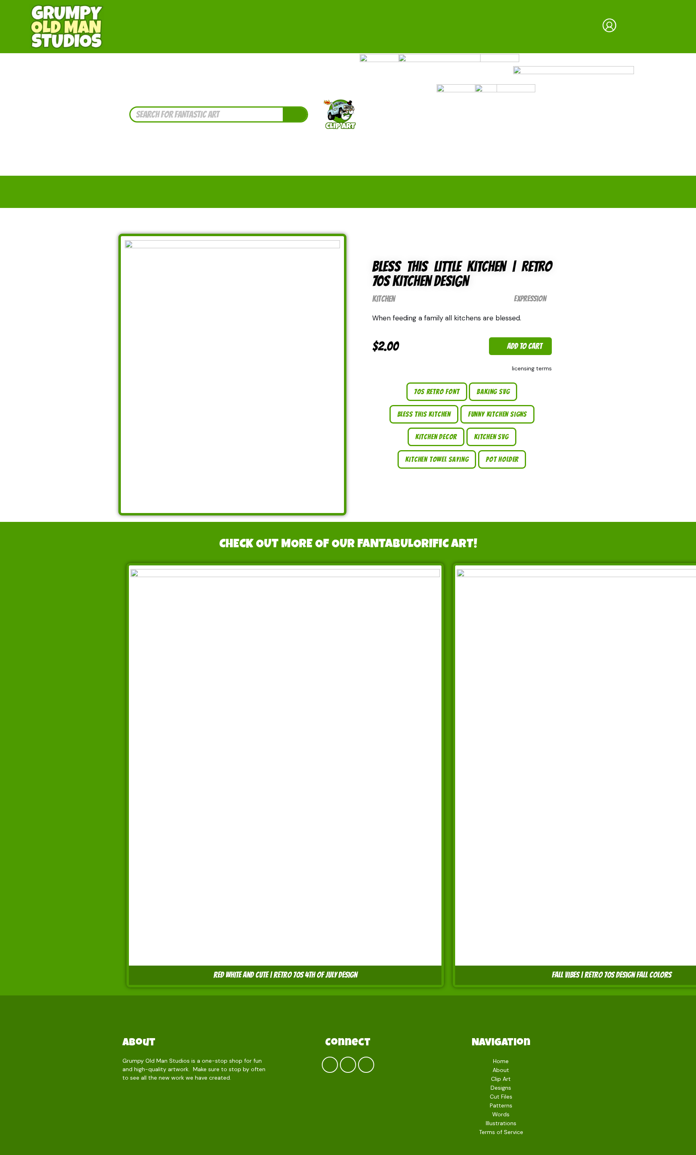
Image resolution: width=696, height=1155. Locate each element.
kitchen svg (491, 436)
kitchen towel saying (436, 459)
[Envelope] (366, 1065)
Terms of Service (501, 1132)
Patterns (501, 1105)
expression (530, 298)
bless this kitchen (424, 414)
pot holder (502, 459)
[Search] (295, 114)
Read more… (249, 1077)
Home (501, 1061)
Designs (501, 1087)
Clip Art (501, 1078)
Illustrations (501, 1123)
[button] (520, 346)
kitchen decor (436, 436)
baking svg (493, 391)
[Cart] (648, 26)
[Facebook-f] (330, 1065)
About (138, 1043)
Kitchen (383, 298)
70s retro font (436, 391)
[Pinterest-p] (348, 1065)
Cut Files (501, 1096)
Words (501, 1114)
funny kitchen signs (497, 414)
